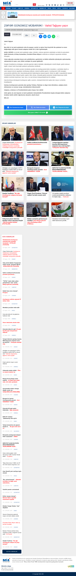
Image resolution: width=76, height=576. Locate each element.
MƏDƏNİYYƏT (42, 8)
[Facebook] (46, 5)
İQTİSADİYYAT (34, 8)
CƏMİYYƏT (20, 8)
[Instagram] (52, 5)
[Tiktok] (58, 5)
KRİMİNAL (27, 8)
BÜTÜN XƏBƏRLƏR (11, 551)
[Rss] (63, 5)
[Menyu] (3, 8)
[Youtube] (55, 5)
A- (34, 35)
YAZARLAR (65, 8)
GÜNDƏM (8, 8)
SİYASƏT (14, 8)
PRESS (54, 8)
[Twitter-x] (49, 5)
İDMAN (49, 8)
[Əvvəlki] (3, 13)
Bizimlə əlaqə (41, 5)
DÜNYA (59, 8)
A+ (26, 35)
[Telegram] (61, 5)
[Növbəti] (3, 17)
